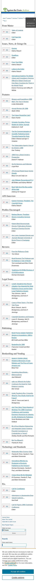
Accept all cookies (18, 572)
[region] (18, 565)
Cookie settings (10, 563)
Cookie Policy (12, 565)
